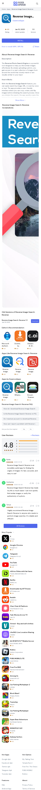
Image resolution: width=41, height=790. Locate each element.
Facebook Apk (7, 763)
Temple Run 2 (27, 763)
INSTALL (20, 41)
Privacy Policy (27, 785)
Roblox (24, 774)
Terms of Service (28, 789)
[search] (37, 4)
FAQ (3, 785)
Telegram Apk (7, 770)
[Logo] (20, 3)
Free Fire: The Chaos (29, 767)
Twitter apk (6, 767)
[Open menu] (3, 3)
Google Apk (6, 759)
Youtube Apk (7, 774)
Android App (6, 789)
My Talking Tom (28, 759)
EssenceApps (18, 20)
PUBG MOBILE (27, 770)
